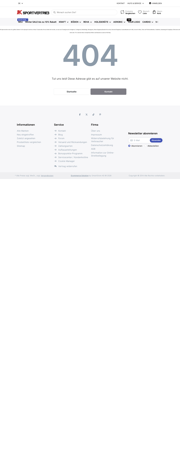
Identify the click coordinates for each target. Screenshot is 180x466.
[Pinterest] (100, 114)
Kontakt (121, 3)
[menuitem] (20, 22)
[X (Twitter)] (86, 114)
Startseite (71, 91)
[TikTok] (93, 114)
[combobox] (21, 3)
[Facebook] (80, 114)
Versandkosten (47, 176)
